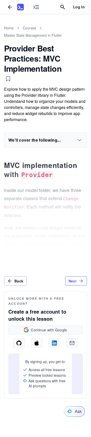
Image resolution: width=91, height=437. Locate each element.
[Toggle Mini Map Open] (36, 7)
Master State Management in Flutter (33, 35)
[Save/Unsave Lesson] (8, 79)
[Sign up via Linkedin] (54, 343)
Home (9, 27)
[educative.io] (20, 7)
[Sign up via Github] (19, 343)
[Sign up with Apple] (36, 343)
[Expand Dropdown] (80, 140)
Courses (29, 27)
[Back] (10, 7)
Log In (79, 7)
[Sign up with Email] (72, 343)
